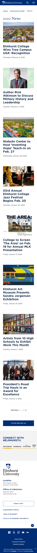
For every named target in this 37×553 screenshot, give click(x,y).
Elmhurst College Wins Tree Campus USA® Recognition (17, 50)
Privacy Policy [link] (28, 551)
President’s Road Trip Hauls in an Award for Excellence (16, 389)
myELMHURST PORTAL (11, 510)
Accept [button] (13, 551)
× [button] (35, 549)
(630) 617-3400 (8, 492)
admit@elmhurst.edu (10, 494)
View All (34, 446)
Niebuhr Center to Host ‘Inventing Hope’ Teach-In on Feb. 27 (17, 146)
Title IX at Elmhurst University (16, 518)
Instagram (7, 446)
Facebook (17, 446)
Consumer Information (18, 541)
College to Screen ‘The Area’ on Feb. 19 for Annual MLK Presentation (17, 245)
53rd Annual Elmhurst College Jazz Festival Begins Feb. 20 (16, 195)
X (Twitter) (27, 446)
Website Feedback (18, 544)
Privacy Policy (18, 539)
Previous (14, 410)
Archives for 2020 (17, 11)
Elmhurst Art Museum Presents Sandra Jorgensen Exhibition (16, 294)
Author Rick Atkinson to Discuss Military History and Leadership (18, 97)
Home (5, 11)
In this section (17, 423)
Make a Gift (18, 503)
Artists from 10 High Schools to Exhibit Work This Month (18, 342)
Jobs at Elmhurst (10, 514)
